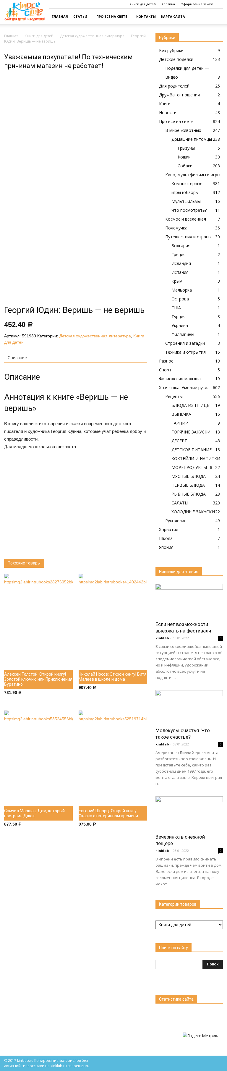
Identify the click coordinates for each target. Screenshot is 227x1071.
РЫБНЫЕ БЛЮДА (188, 494)
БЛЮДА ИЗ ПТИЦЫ (190, 405)
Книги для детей (142, 4)
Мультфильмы (186, 201)
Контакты (146, 16)
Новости (167, 112)
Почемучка (176, 228)
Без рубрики (171, 50)
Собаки (185, 166)
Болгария (180, 245)
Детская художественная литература (92, 35)
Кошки (184, 157)
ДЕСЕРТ (179, 441)
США (176, 307)
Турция (178, 316)
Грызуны (186, 148)
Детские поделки (176, 59)
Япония (166, 547)
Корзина (168, 4)
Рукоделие (176, 520)
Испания (180, 272)
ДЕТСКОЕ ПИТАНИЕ (191, 449)
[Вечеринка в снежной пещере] (189, 813)
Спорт (165, 370)
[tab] (17, 358)
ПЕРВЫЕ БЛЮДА (188, 485)
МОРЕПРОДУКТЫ (189, 467)
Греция (178, 254)
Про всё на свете (111, 16)
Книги (165, 103)
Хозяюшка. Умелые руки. (183, 387)
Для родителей (174, 86)
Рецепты (174, 396)
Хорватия (168, 529)
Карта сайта (173, 16)
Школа (166, 538)
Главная (60, 16)
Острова (180, 299)
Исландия (181, 263)
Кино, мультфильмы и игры (192, 174)
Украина (179, 325)
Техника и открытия (185, 352)
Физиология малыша (180, 378)
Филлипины (182, 334)
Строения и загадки (185, 343)
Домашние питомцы (191, 139)
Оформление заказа (197, 4)
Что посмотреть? (189, 210)
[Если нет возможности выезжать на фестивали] (189, 600)
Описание (17, 357)
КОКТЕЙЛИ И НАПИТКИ (195, 458)
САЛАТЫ (179, 503)
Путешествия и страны (188, 237)
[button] (216, 16)
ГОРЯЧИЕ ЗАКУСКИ (190, 432)
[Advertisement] (75, 499)
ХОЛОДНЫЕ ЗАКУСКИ (193, 512)
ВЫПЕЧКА (181, 414)
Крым (176, 281)
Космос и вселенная (185, 219)
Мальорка (181, 290)
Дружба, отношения (179, 95)
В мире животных (183, 130)
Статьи (80, 16)
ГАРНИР (179, 423)
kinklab (162, 638)
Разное (166, 361)
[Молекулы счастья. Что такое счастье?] (189, 707)
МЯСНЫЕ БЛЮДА (188, 476)
